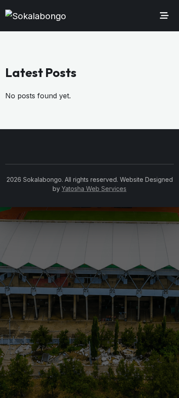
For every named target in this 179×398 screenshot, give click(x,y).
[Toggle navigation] (164, 16)
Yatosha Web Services (94, 188)
